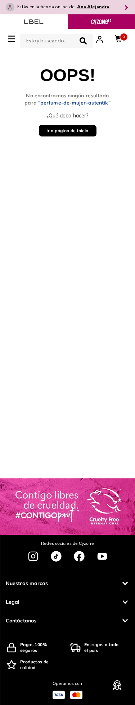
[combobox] (56, 39)
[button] (67, 583)
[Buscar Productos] (83, 41)
